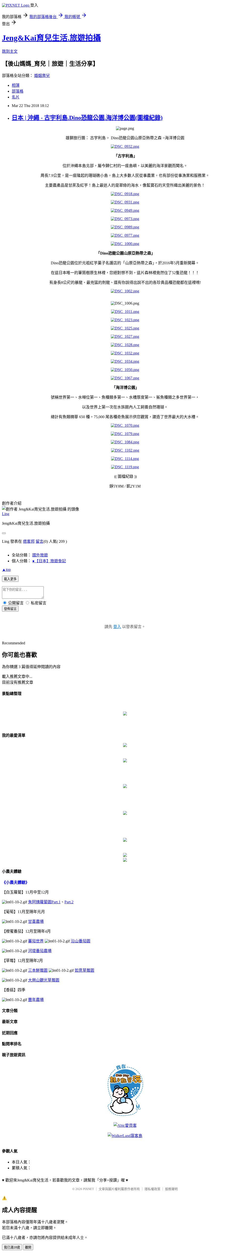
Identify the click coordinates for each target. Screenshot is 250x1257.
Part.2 (68, 902)
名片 (16, 97)
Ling (5, 514)
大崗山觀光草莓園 (43, 980)
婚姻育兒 (42, 76)
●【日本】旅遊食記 (49, 561)
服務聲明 (171, 1189)
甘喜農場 (36, 921)
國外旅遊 (40, 555)
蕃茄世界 (36, 941)
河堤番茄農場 (40, 951)
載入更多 (10, 579)
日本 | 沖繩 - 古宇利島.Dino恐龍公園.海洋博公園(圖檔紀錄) (87, 118)
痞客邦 (29, 541)
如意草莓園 (84, 970)
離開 (28, 1247)
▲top (6, 569)
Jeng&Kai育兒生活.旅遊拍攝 (51, 37)
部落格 (17, 91)
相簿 (16, 85)
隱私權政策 (152, 1189)
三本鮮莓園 (38, 970)
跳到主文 (10, 51)
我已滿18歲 (12, 1247)
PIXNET (88, 1189)
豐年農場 (36, 1000)
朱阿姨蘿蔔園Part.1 (44, 902)
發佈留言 (10, 609)
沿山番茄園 (80, 941)
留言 (39, 541)
